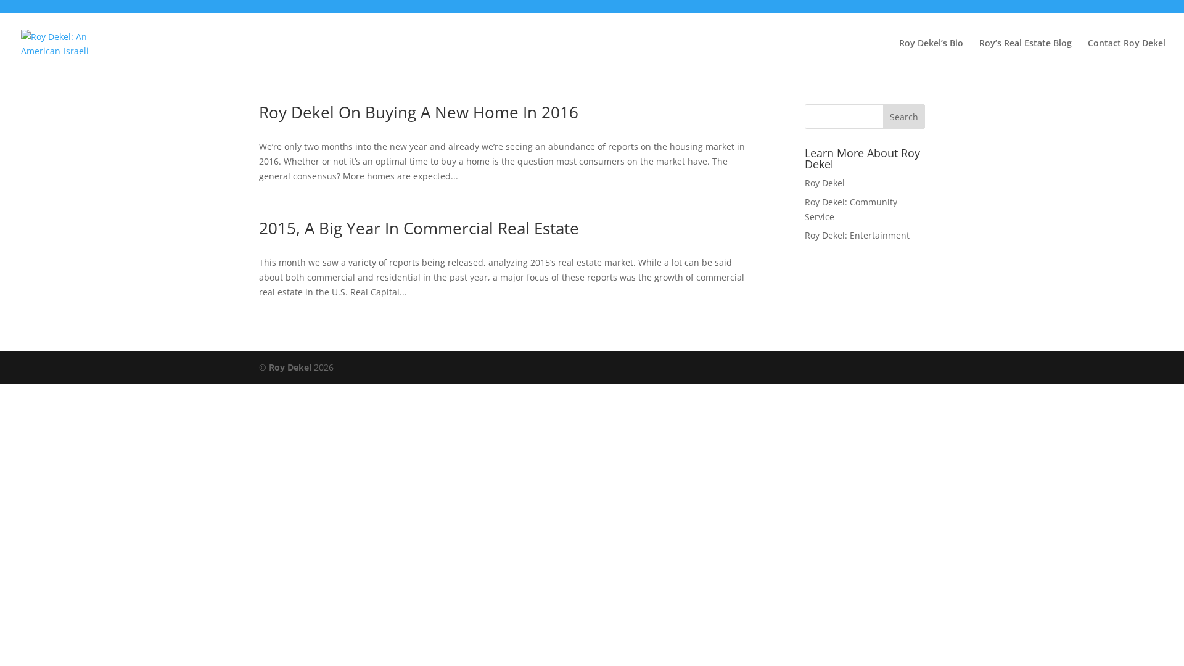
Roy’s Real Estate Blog (1025, 44)
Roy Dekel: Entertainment (857, 235)
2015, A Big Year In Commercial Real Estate (419, 228)
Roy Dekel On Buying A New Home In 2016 (418, 112)
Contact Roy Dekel (1127, 44)
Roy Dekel (825, 183)
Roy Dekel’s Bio (931, 44)
